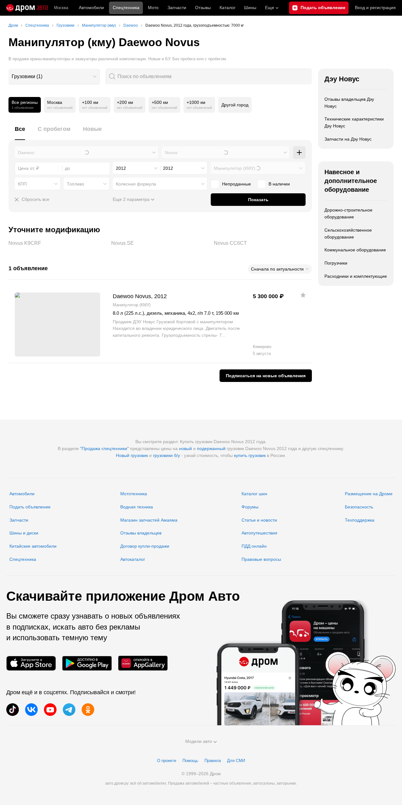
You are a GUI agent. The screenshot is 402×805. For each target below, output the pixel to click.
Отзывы (203, 7)
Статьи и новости (259, 520)
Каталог (228, 7)
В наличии (279, 183)
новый (185, 448)
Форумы (250, 506)
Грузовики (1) (27, 76)
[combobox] (54, 76)
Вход (375, 7)
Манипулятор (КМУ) (234, 168)
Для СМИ (236, 760)
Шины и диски (23, 532)
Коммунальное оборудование (355, 249)
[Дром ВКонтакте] (31, 709)
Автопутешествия (259, 532)
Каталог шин (254, 493)
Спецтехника (22, 559)
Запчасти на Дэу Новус (348, 139)
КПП (22, 183)
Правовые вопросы (261, 559)
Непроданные (236, 183)
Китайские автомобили (33, 546)
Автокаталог (132, 559)
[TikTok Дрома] (12, 709)
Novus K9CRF (57, 243)
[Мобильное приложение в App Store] (31, 663)
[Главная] (27, 8)
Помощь (190, 760)
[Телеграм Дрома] (69, 709)
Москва (61, 7)
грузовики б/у (166, 455)
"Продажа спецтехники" (104, 448)
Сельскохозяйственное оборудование (348, 233)
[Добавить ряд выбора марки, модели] (299, 152)
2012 (121, 168)
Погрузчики (335, 263)
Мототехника (133, 493)
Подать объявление (30, 506)
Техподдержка (359, 520)
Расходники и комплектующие (355, 276)
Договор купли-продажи (144, 546)
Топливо (75, 183)
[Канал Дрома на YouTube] (50, 709)
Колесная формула (136, 183)
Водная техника (136, 506)
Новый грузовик (132, 455)
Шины (250, 7)
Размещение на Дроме (369, 493)
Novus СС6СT (263, 243)
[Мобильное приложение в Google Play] (87, 663)
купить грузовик (250, 455)
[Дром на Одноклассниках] (88, 709)
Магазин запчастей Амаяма (148, 520)
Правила (212, 760)
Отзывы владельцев (140, 532)
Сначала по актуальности (277, 268)
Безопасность (359, 506)
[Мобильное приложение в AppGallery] (143, 663)
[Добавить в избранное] (303, 295)
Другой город (234, 104)
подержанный (211, 448)
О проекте (166, 760)
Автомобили (91, 7)
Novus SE (160, 243)
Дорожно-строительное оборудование (348, 213)
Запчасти (176, 7)
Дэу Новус (341, 79)
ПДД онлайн (254, 546)
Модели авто (198, 741)
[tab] (20, 132)
